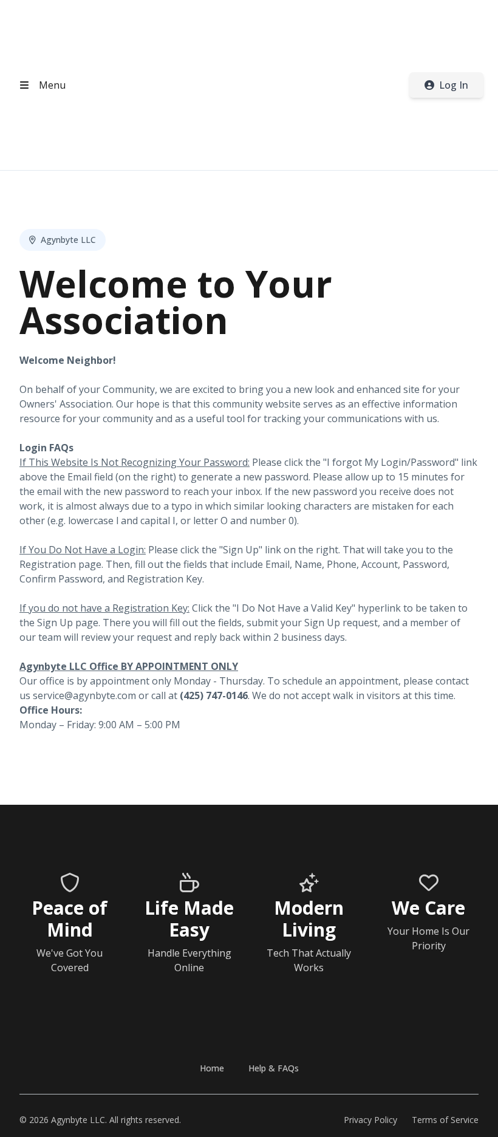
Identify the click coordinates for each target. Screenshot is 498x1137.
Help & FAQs (273, 1068)
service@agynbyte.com (84, 695)
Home (212, 1068)
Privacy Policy (370, 1119)
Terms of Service (445, 1119)
